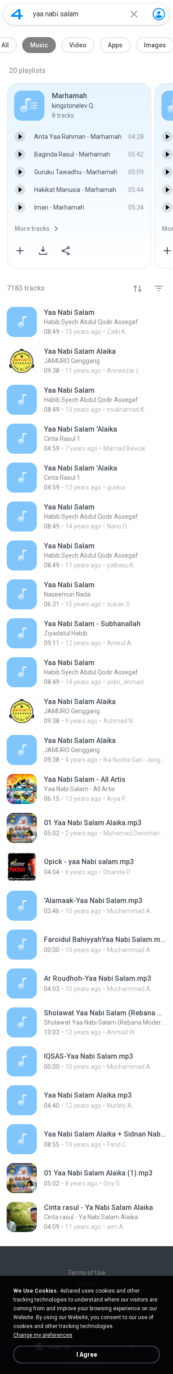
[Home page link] (17, 14)
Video (77, 45)
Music (39, 45)
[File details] (86, 322)
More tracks (32, 228)
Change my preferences (42, 1335)
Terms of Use (87, 1272)
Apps (115, 45)
